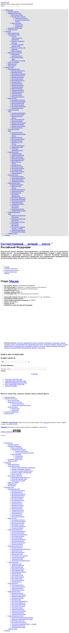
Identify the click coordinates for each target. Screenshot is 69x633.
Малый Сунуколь (62, 344)
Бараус (41, 344)
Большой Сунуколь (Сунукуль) (35, 346)
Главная (6, 267)
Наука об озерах (13, 407)
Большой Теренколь (50, 344)
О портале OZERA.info (11, 412)
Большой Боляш (16, 348)
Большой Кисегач (20, 346)
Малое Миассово (33, 344)
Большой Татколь (9, 344)
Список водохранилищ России (21, 405)
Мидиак (34, 348)
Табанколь (7, 348)
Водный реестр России (11, 270)
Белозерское (56, 343)
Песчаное (20, 343)
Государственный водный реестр (25, 243)
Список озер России (10, 272)
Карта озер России (13, 400)
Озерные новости (9, 397)
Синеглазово (41, 348)
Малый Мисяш (26, 348)
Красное (62, 343)
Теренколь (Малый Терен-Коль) (55, 346)
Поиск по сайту (9, 413)
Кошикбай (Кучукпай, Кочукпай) (33, 343)
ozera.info (46, 422)
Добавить (4, 427)
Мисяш (14, 281)
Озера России (5, 2)
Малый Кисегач (9, 346)
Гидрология (15, 410)
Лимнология (15, 408)
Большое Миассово (21, 344)
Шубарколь (48, 343)
